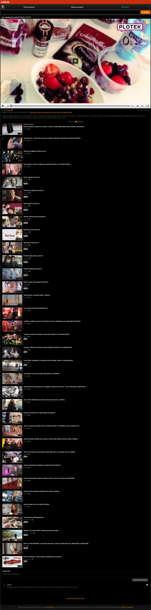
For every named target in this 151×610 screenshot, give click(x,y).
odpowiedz (75, 587)
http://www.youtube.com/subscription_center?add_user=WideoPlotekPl (51, 112)
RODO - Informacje (127, 607)
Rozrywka (80, 121)
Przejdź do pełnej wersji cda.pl (75, 598)
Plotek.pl (8, 110)
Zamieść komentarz (140, 580)
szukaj (145, 12)
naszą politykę (50, 607)
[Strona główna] (5, 2)
